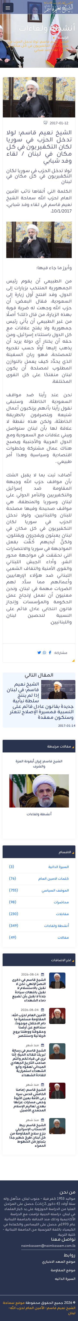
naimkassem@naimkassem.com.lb (48, 1246)
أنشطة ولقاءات (39, 814)
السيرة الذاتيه (65, 1279)
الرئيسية (62, 37)
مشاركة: (60, 653)
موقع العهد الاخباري (58, 1262)
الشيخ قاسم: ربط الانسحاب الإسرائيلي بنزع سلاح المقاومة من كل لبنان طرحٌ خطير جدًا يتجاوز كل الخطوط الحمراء (27, 1136)
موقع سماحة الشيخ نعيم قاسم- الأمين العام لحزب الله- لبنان (39, 1308)
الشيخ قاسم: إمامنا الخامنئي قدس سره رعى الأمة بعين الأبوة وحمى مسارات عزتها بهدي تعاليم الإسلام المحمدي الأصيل (29, 1100)
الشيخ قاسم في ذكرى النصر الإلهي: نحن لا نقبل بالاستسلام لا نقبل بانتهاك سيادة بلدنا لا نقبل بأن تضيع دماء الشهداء (29, 990)
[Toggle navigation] (8, 7)
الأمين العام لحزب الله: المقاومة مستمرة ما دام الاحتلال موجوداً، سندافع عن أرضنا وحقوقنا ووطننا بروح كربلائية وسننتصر (28, 1026)
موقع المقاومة (63, 1270)
